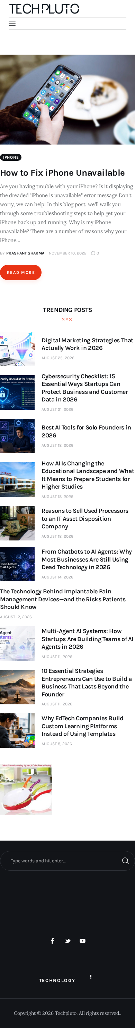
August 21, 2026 (57, 409)
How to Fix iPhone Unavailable (62, 172)
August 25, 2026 (58, 357)
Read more (21, 272)
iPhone (11, 157)
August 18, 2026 (57, 445)
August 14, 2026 (57, 577)
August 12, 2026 (16, 616)
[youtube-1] (83, 941)
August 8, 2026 (57, 743)
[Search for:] (67, 861)
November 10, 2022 (68, 253)
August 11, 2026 (57, 656)
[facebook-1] (52, 941)
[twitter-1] (67, 941)
